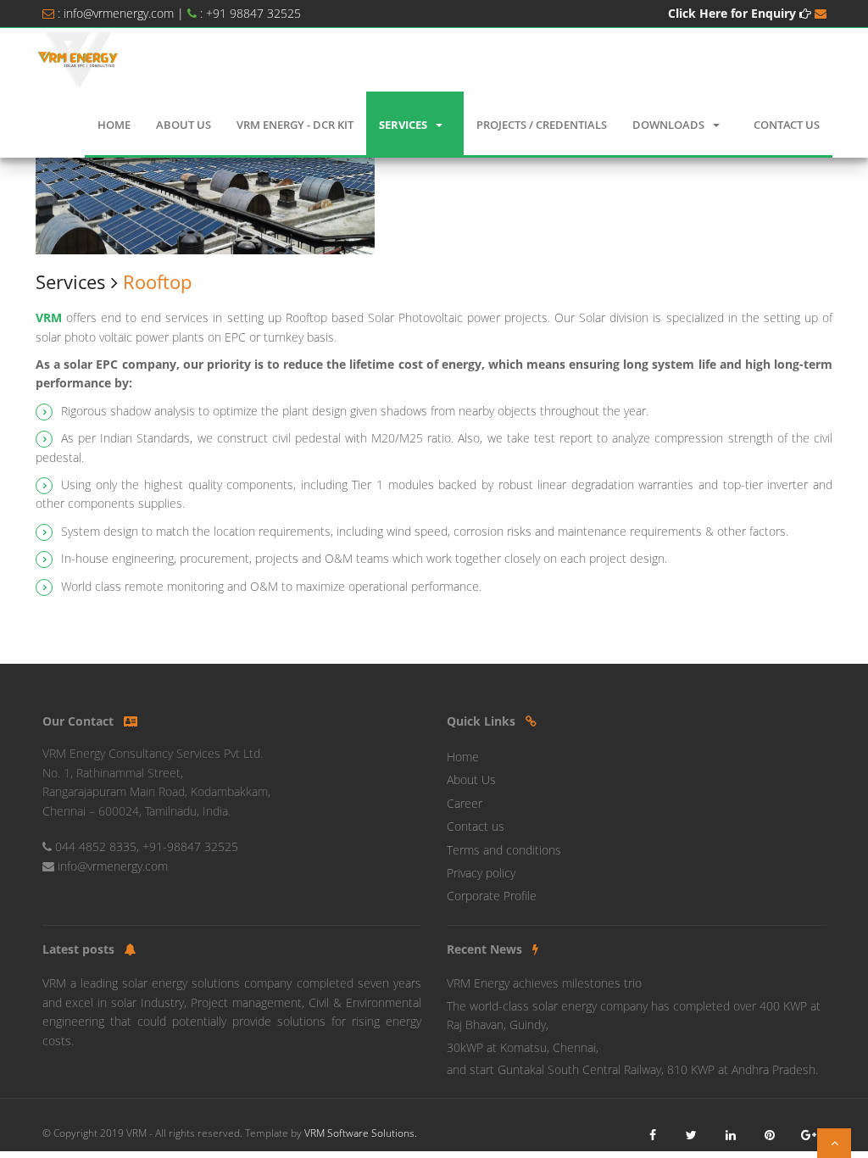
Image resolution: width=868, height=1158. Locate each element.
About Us (183, 124)
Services (403, 124)
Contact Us (787, 124)
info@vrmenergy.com (113, 866)
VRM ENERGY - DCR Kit (294, 124)
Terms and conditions (504, 850)
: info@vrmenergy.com (115, 13)
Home (114, 124)
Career (464, 803)
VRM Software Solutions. (360, 1133)
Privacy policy (481, 873)
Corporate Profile (492, 896)
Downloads (668, 124)
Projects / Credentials (541, 124)
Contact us (475, 826)
